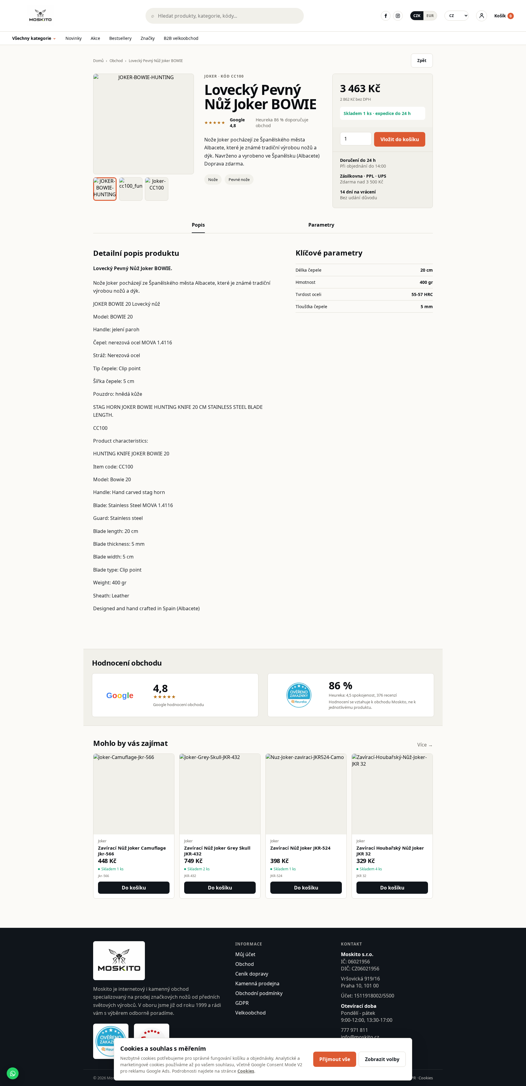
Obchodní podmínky (258, 993)
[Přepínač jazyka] (456, 16)
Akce (95, 38)
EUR (430, 15)
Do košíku (134, 887)
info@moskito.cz (360, 1037)
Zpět (421, 60)
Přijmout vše (334, 1059)
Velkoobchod (250, 1012)
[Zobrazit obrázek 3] (156, 189)
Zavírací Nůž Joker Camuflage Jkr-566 (132, 851)
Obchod (116, 60)
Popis (198, 224)
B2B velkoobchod (181, 38)
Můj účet (245, 954)
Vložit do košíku (399, 139)
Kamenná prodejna (257, 983)
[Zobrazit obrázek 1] (105, 189)
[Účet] (481, 15)
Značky (148, 38)
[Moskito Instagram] (398, 16)
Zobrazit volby (382, 1059)
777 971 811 (354, 1030)
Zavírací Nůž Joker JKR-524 (300, 848)
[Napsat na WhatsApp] (13, 1073)
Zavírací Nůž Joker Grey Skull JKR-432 (217, 851)
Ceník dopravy (251, 973)
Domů (98, 60)
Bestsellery (120, 38)
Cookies (426, 1078)
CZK (416, 15)
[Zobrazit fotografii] (143, 124)
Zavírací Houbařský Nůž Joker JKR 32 (390, 851)
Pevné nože (239, 179)
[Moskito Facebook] (386, 16)
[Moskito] (74, 15)
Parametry (321, 224)
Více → (425, 744)
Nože (213, 179)
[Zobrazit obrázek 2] (130, 189)
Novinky (73, 38)
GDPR (242, 1003)
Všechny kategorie (34, 38)
